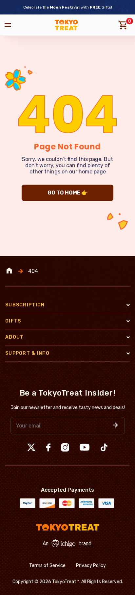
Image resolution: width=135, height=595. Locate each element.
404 (33, 271)
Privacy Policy (91, 565)
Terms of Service (47, 565)
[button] (115, 425)
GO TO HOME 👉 (68, 193)
